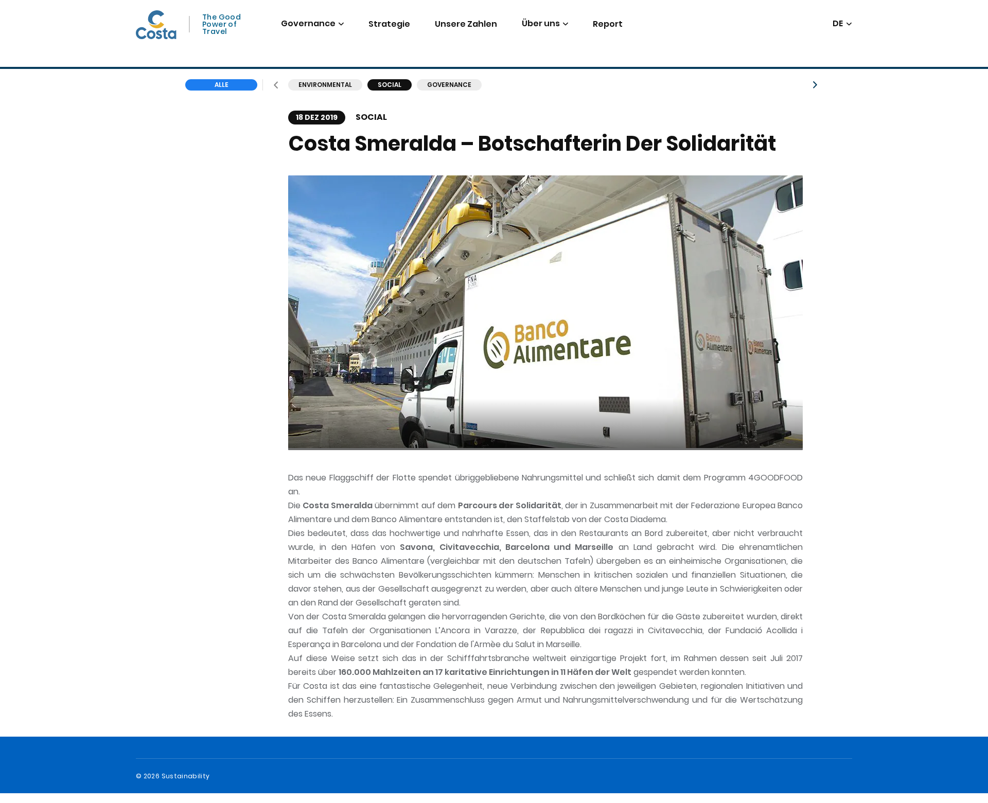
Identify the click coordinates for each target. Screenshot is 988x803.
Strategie (389, 24)
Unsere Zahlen (466, 24)
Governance (308, 23)
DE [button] (838, 24)
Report (608, 24)
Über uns (541, 23)
